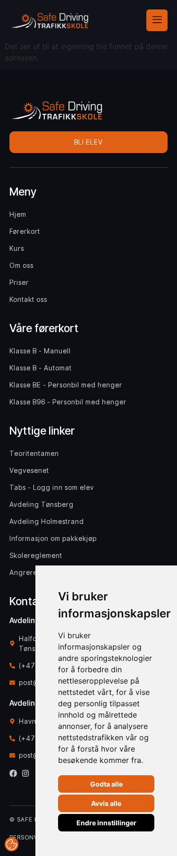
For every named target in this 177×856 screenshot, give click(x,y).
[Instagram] (25, 773)
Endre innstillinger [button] (106, 823)
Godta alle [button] (106, 784)
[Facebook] (13, 773)
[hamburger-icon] (157, 20)
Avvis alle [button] (106, 803)
